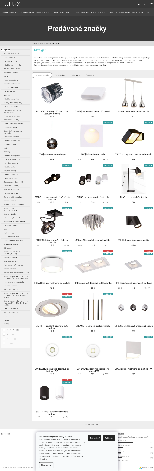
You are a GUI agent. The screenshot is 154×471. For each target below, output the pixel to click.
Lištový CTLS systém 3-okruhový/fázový (13, 253)
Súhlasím (109, 438)
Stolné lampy (9, 233)
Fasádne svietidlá (11, 163)
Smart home (9, 316)
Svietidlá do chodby (12, 140)
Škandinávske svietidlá (13, 106)
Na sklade (12, 330)
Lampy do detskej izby (13, 103)
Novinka (11, 339)
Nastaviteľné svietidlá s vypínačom (13, 132)
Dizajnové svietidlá (11, 312)
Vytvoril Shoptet (147, 468)
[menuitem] (10, 13)
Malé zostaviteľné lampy (13, 265)
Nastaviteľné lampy (11, 120)
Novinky (7, 95)
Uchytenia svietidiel (11, 244)
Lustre (6, 148)
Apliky (6, 76)
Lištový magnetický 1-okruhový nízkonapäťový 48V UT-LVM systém (16, 295)
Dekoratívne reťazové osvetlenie (16, 272)
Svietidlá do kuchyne (12, 84)
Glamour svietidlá (11, 269)
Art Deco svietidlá (11, 309)
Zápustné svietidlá (11, 225)
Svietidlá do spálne (11, 99)
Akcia (10, 334)
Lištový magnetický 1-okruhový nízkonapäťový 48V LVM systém (16, 277)
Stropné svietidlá (10, 57)
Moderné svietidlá (11, 80)
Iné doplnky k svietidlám (13, 218)
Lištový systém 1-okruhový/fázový (10, 209)
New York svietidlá (11, 261)
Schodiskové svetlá (11, 237)
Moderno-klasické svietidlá (14, 221)
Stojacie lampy (10, 171)
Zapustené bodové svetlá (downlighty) (14, 111)
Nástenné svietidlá (11, 72)
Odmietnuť (95, 438)
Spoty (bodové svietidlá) (13, 123)
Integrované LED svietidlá (14, 282)
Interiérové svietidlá (11, 54)
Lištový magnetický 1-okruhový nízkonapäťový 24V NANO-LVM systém (16, 303)
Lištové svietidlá (10, 214)
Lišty (5, 229)
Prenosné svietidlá (11, 257)
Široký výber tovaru (123, 446)
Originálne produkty (123, 440)
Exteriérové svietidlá (12, 159)
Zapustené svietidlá (11, 137)
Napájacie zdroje (11, 289)
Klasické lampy (10, 144)
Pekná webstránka (123, 456)
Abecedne (90, 75)
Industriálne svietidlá (12, 69)
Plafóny (7, 152)
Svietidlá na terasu (11, 167)
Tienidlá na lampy (11, 91)
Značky (6, 324)
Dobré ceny (120, 451)
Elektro (6, 320)
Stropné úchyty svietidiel (13, 240)
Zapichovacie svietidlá (13, 178)
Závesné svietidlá (10, 61)
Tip (9, 343)
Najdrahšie (75, 75)
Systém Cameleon (11, 87)
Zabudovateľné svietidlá (13, 182)
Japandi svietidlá (10, 286)
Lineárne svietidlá (10, 201)
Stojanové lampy (10, 127)
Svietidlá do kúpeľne (12, 155)
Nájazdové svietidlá (11, 189)
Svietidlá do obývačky (12, 65)
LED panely (8, 248)
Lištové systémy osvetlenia (14, 204)
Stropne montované (12, 116)
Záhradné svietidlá (11, 174)
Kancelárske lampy (11, 186)
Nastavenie (46, 465)
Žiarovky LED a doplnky (13, 197)
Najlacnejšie (60, 75)
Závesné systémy (11, 193)
